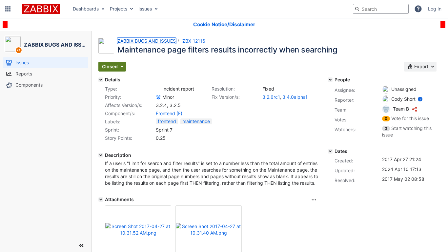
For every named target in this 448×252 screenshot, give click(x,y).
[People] (330, 79)
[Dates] (330, 151)
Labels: (112, 121)
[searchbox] (380, 8)
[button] (7, 8)
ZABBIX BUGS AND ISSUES (146, 41)
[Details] (100, 79)
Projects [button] (118, 8)
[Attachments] (100, 199)
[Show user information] (420, 99)
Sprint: (112, 130)
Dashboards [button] (86, 8)
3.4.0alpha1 (295, 97)
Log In (434, 8)
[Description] (100, 155)
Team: (341, 110)
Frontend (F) (169, 113)
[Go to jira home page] (41, 8)
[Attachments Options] (314, 200)
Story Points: (118, 138)
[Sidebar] (81, 245)
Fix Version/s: (226, 97)
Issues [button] (145, 8)
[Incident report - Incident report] (158, 89)
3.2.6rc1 (271, 97)
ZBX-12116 (193, 41)
